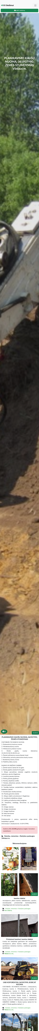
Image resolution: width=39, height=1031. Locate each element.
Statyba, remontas (11, 908)
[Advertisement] (19, 36)
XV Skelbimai (8, 5)
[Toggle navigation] (35, 5)
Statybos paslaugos (24, 908)
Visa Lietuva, (8, 910)
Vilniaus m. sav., (9, 953)
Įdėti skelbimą (20, 10)
